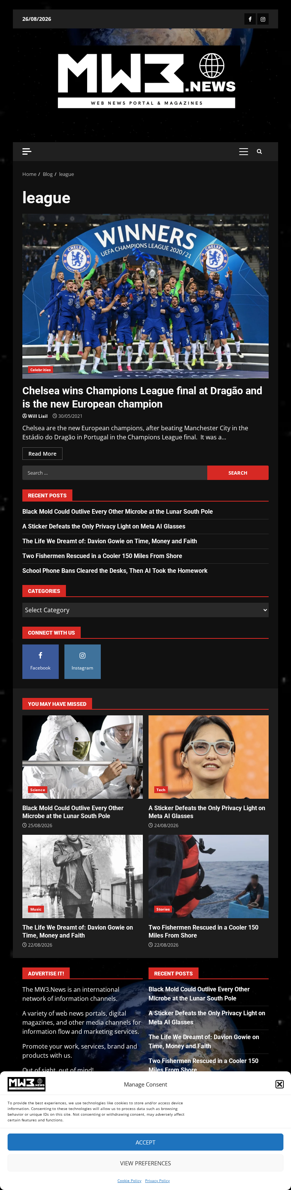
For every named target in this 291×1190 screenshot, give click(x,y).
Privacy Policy (157, 1180)
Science (37, 789)
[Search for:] (114, 473)
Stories (163, 909)
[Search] (259, 151)
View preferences (145, 1163)
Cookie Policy (129, 1180)
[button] (279, 1084)
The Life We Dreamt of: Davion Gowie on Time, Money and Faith (109, 541)
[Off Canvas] (26, 151)
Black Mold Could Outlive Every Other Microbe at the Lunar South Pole (117, 511)
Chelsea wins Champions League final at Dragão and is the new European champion (145, 296)
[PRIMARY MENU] (243, 151)
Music (36, 909)
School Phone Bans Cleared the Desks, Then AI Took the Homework (115, 570)
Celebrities (40, 369)
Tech (161, 789)
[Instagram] (263, 19)
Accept (145, 1142)
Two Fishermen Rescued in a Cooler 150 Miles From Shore (102, 556)
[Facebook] (250, 19)
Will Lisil (38, 416)
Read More (42, 453)
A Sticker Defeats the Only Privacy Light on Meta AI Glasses (103, 526)
